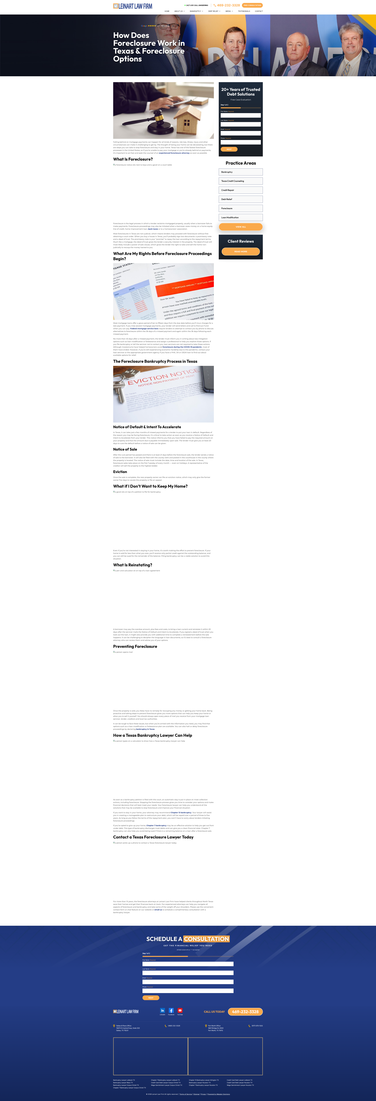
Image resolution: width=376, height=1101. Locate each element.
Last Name (227, 120)
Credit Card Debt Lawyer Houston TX (239, 1083)
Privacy (203, 1094)
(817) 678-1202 (257, 1026)
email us (158, 910)
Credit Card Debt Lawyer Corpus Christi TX (166, 1083)
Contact (259, 11)
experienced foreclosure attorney (174, 153)
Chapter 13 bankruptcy (181, 813)
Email (225, 129)
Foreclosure (226, 208)
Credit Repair (227, 190)
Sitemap (196, 1094)
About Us (178, 11)
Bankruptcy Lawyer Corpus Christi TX (126, 1085)
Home (167, 11)
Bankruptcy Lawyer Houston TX (200, 1083)
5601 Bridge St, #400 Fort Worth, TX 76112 (215, 1029)
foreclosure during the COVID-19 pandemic (182, 347)
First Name (227, 111)
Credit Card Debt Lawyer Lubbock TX (239, 1080)
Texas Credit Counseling (232, 181)
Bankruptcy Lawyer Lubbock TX (124, 1080)
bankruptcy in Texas (145, 729)
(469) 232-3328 (174, 1026)
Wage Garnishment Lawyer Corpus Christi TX (166, 1085)
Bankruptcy (195, 11)
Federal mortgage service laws (144, 329)
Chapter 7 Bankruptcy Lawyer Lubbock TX (165, 1080)
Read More (240, 251)
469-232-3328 (228, 5)
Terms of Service (186, 1094)
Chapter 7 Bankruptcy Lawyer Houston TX (203, 1085)
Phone (226, 138)
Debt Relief (213, 11)
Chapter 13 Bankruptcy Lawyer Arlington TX (204, 1080)
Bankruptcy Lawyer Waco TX (123, 1083)
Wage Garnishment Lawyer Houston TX (240, 1085)
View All (241, 227)
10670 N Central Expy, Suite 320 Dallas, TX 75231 (128, 1029)
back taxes (153, 229)
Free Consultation (252, 5)
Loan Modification (230, 217)
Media (228, 11)
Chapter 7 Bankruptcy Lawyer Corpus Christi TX (129, 1088)
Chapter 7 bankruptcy (156, 825)
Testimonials (244, 11)
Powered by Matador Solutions (219, 1094)
